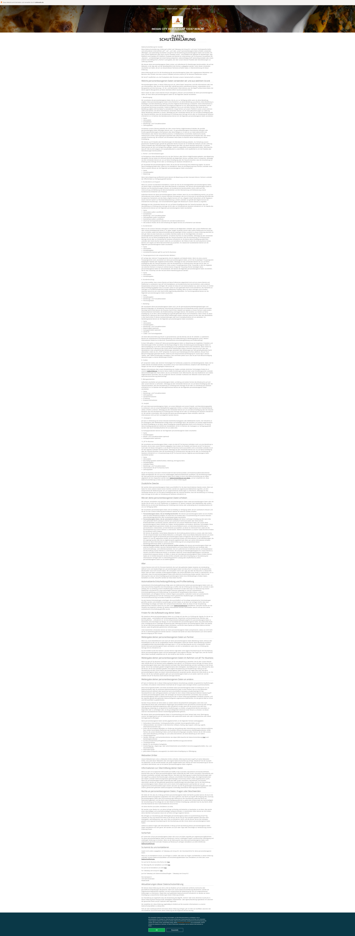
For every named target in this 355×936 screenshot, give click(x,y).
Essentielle (174, 930)
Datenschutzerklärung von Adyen (180, 478)
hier (204, 737)
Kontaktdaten (184, 9)
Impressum (196, 9)
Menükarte (160, 9)
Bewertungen (172, 9)
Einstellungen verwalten (184, 922)
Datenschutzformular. (148, 859)
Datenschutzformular (180, 605)
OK (157, 930)
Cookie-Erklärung (152, 371)
